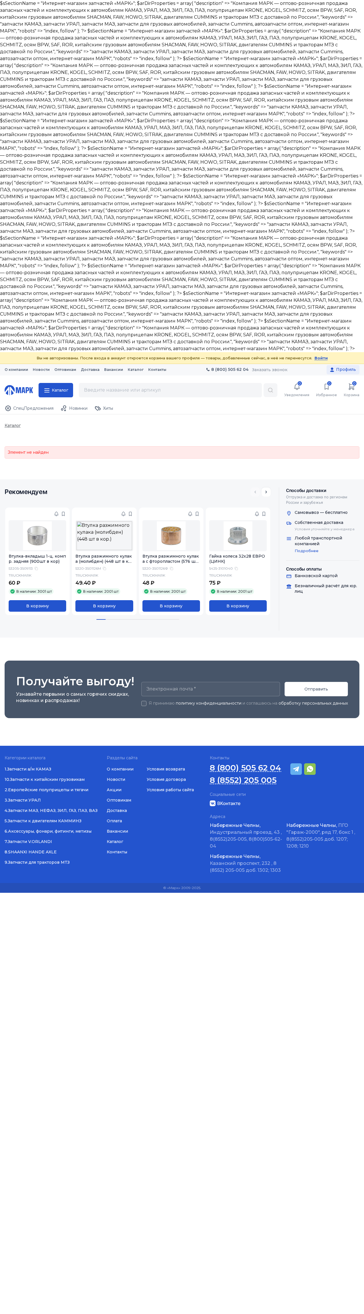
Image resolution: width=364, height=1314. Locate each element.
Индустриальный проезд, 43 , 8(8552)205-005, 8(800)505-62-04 (246, 836)
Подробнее (307, 550)
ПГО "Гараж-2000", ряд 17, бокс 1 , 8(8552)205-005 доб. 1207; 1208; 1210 (320, 836)
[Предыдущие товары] (255, 492)
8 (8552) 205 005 (243, 780)
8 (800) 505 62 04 (245, 767)
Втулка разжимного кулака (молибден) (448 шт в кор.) (103, 562)
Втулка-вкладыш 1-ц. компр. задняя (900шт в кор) (37, 559)
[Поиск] (270, 390)
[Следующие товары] (266, 492)
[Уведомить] (56, 514)
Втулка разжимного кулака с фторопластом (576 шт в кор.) (170, 562)
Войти (321, 358)
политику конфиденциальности (208, 703)
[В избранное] (63, 514)
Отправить (316, 689)
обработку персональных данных (313, 703)
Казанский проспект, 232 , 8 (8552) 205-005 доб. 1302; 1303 (245, 863)
